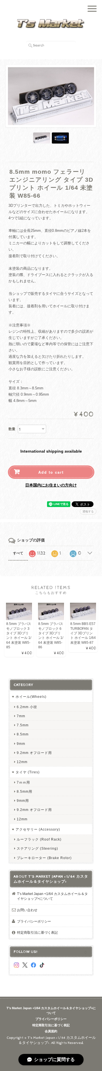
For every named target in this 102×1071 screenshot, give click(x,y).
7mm (21, 716)
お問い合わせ (27, 910)
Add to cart (51, 472)
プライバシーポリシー (34, 921)
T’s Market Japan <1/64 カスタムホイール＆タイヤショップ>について (52, 896)
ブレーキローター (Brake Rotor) (44, 858)
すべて (18, 553)
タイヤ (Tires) (28, 772)
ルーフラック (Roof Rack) (39, 839)
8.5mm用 (24, 791)
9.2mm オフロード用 (34, 753)
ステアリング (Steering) (37, 848)
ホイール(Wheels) (31, 696)
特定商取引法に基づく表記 (37, 932)
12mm (22, 762)
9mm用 (23, 800)
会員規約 (51, 1031)
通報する (88, 511)
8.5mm (23, 734)
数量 (11, 429)
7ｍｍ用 (23, 782)
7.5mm (23, 725)
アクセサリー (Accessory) (38, 829)
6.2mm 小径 (27, 707)
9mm (21, 743)
